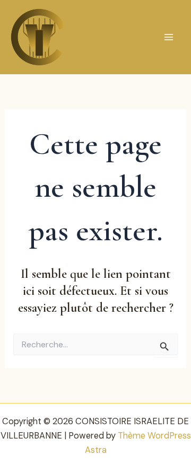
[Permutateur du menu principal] (168, 37)
